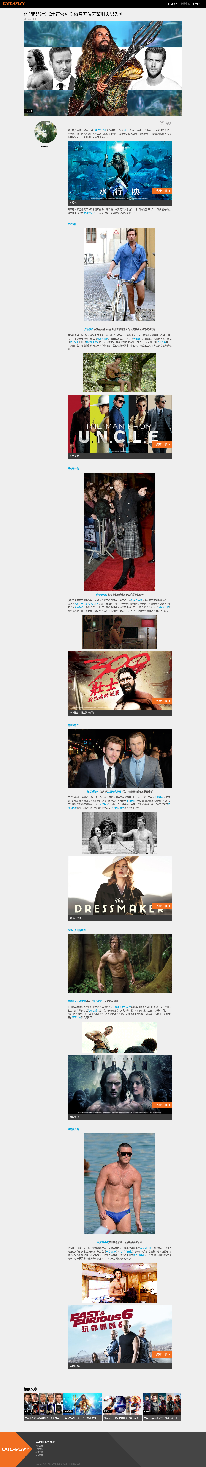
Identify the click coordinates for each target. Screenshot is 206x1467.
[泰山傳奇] (120, 1087)
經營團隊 (39, 1452)
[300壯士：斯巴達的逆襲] (120, 683)
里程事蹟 (39, 1449)
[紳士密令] (120, 427)
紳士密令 (137, 338)
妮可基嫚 (92, 1010)
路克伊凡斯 (73, 1129)
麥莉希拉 (130, 800)
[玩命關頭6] (120, 1337)
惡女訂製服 (102, 804)
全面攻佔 (78, 607)
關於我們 (39, 1446)
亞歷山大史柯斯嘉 (77, 930)
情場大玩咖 (163, 607)
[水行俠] (120, 173)
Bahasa (197, 3)
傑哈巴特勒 (73, 468)
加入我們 (39, 1455)
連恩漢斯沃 (73, 725)
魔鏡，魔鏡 (102, 338)
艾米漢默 (72, 224)
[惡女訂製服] (120, 888)
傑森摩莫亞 (100, 130)
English (172, 3)
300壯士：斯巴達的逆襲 (86, 604)
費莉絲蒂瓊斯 (92, 342)
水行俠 (126, 130)
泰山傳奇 (96, 1001)
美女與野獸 (126, 1251)
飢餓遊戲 (158, 797)
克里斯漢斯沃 (114, 791)
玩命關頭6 (111, 1251)
